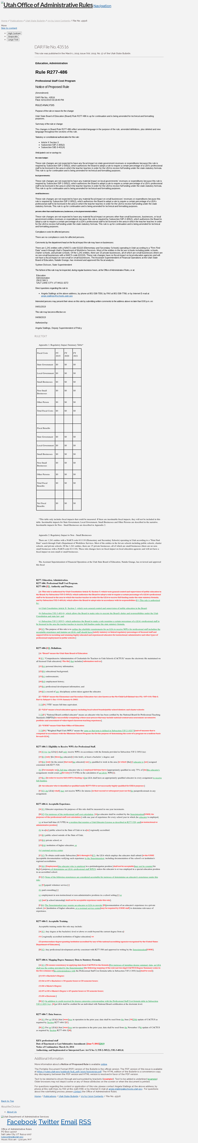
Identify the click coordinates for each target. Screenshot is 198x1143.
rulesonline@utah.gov (12, 1137)
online (104, 1064)
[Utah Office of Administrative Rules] (47, 4)
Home (4, 21)
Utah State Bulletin (35, 21)
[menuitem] (102, 33)
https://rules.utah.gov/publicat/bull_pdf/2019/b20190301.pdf (69, 1071)
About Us (12, 1112)
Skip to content (9, 28)
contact (77, 1091)
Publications (16, 21)
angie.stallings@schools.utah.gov (57, 296)
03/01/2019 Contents (59, 21)
